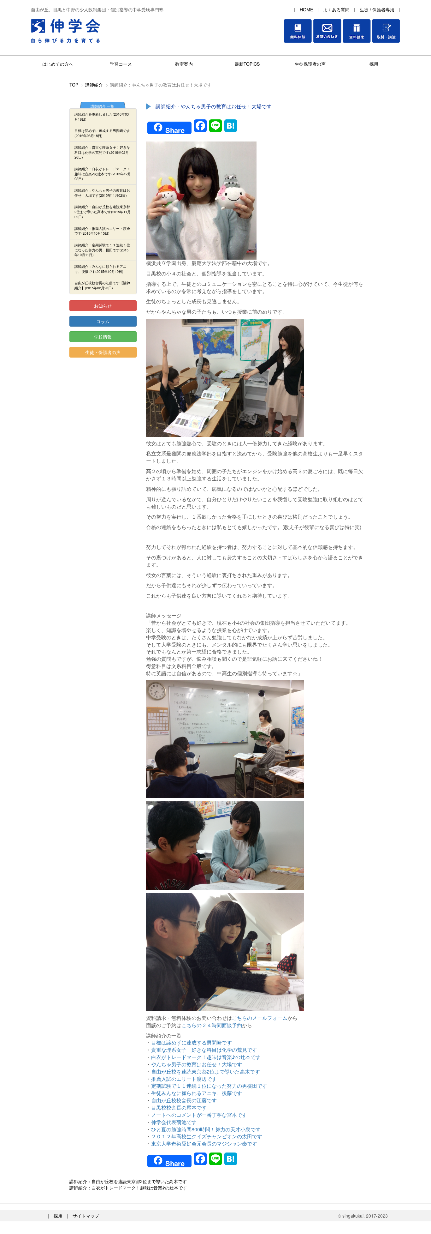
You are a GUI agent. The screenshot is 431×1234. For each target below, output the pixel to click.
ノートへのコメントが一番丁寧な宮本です (199, 1114)
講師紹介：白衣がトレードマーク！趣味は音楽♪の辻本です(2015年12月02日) (102, 173)
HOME (306, 9)
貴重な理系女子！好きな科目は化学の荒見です (204, 1049)
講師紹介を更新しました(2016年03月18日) (101, 116)
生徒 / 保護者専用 (377, 9)
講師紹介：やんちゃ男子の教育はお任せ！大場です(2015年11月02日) (102, 193)
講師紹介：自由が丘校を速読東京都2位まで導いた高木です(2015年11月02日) (102, 211)
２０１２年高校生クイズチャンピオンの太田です (206, 1136)
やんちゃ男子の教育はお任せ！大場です (196, 1064)
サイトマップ (86, 1216)
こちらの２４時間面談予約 (211, 1025)
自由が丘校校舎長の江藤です (184, 1100)
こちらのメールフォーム (259, 1017)
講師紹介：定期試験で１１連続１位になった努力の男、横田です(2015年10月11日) (102, 249)
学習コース (121, 64)
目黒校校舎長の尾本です (179, 1107)
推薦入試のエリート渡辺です (184, 1078)
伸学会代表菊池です (174, 1122)
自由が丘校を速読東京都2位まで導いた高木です (205, 1071)
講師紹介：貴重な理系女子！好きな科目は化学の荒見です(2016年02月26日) (102, 152)
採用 (373, 64)
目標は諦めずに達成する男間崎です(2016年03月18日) (102, 133)
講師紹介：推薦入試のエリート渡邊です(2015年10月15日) (102, 231)
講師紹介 (94, 84)
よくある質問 (336, 9)
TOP (73, 84)
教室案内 (184, 64)
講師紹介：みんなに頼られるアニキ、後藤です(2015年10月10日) (100, 269)
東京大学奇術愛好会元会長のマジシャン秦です (204, 1143)
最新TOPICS (247, 64)
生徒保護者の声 (310, 64)
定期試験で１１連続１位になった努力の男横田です (209, 1085)
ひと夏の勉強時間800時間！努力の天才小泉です (206, 1129)
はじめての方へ (57, 64)
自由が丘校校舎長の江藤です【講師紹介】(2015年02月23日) (102, 285)
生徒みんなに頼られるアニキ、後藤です (196, 1093)
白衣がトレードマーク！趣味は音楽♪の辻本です (206, 1057)
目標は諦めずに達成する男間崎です (191, 1042)
